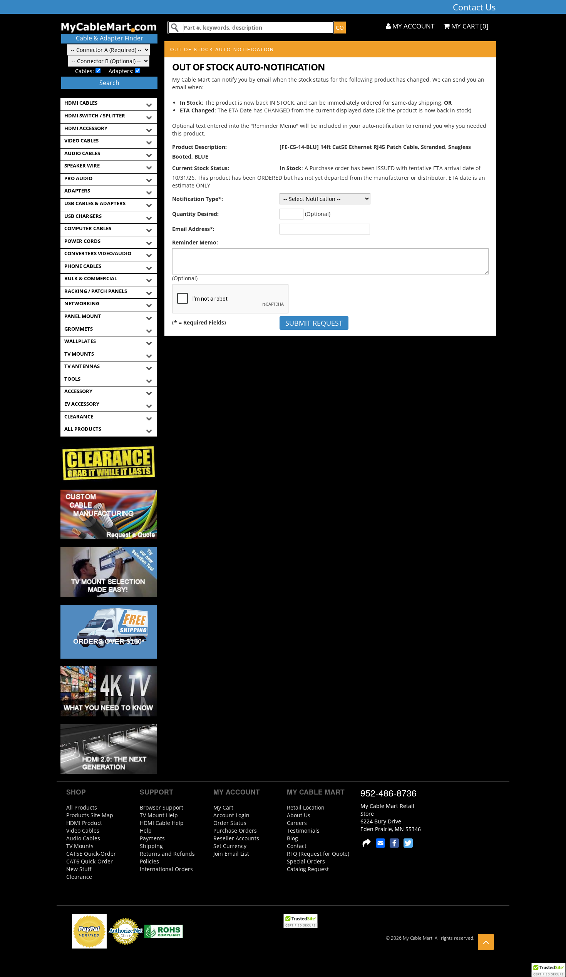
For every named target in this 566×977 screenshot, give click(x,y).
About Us (298, 815)
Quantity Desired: (195, 213)
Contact (296, 846)
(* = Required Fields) (199, 322)
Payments (152, 838)
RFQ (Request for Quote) (318, 853)
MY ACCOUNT (412, 26)
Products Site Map (89, 815)
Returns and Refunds (167, 853)
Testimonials (303, 830)
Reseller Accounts (236, 838)
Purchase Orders (235, 830)
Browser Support (161, 807)
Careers (297, 822)
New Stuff (79, 869)
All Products (81, 807)
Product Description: (199, 147)
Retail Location (306, 807)
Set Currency (229, 846)
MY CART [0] (469, 26)
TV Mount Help (159, 815)
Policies (149, 861)
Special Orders (306, 861)
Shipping (151, 846)
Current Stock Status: (200, 168)
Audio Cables (83, 838)
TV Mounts (80, 846)
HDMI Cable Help (162, 822)
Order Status (229, 822)
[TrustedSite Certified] (548, 970)
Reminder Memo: (195, 242)
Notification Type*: (197, 198)
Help (146, 830)
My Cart (223, 807)
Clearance (79, 876)
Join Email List (231, 853)
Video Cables (82, 830)
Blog (292, 838)
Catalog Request (308, 869)
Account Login (231, 815)
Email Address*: (193, 229)
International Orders (166, 869)
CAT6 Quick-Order (89, 861)
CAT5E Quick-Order (91, 853)
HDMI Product (84, 822)
